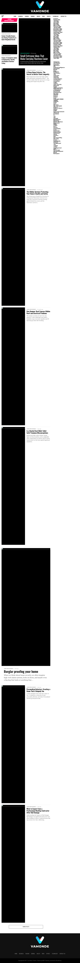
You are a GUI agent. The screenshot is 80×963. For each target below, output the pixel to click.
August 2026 (56, 20)
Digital (55, 86)
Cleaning (55, 76)
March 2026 (56, 25)
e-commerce (56, 90)
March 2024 (56, 52)
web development (58, 151)
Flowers (55, 97)
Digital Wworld (57, 89)
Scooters (55, 135)
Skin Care (56, 139)
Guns (54, 103)
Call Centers (56, 73)
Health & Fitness (57, 108)
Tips (54, 144)
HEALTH (38, 16)
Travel (55, 146)
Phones (55, 127)
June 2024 (56, 49)
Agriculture (56, 65)
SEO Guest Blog (57, 137)
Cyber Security (57, 84)
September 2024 (57, 46)
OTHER (55, 125)
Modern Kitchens (58, 122)
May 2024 (55, 50)
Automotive (56, 68)
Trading (55, 145)
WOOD (55, 152)
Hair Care (56, 105)
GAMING (55, 100)
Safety (55, 134)
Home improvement (58, 111)
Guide (55, 102)
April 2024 (56, 51)
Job (54, 116)
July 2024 (55, 48)
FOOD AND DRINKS (58, 99)
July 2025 (55, 34)
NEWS (43, 16)
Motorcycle (56, 123)
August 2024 (56, 47)
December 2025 (57, 29)
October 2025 (57, 31)
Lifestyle (55, 118)
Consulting (56, 81)
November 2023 (57, 57)
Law (54, 117)
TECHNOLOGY (55, 16)
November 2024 (57, 43)
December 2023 (57, 56)
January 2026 (57, 27)
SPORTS (48, 16)
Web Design (56, 150)
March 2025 (56, 39)
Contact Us (63, 16)
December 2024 (57, 42)
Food (54, 98)
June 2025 (56, 35)
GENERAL (33, 16)
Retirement (56, 133)
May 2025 (55, 37)
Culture (55, 83)
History (55, 109)
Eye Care (55, 93)
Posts (55, 129)
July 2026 (55, 21)
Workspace (56, 153)
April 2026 (56, 24)
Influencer (56, 112)
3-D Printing (56, 63)
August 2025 (56, 33)
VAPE (54, 149)
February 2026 (57, 26)
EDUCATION (56, 91)
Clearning (56, 77)
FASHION (27, 16)
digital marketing (58, 88)
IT (54, 115)
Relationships (57, 132)
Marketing (56, 120)
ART (54, 66)
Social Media (56, 141)
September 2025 (57, 32)
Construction (57, 80)
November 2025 (57, 30)
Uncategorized (57, 148)
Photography (56, 128)
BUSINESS (20, 16)
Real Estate (56, 131)
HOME (15, 16)
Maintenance (57, 119)
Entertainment (57, 92)
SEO (54, 136)
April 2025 (56, 38)
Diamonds (56, 85)
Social (55, 140)
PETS (54, 126)
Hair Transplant (57, 106)
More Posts (26, 926)
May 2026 (55, 23)
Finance (55, 96)
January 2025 (57, 41)
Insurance (56, 114)
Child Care (56, 75)
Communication (57, 79)
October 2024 (57, 44)
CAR (54, 74)
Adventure (56, 64)
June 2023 (56, 58)
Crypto (55, 82)
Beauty (55, 69)
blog (54, 71)
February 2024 (57, 54)
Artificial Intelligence (59, 67)
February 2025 (57, 40)
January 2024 (57, 55)
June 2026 (56, 22)
